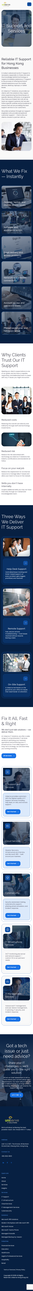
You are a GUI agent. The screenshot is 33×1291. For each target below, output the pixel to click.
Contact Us (5, 1152)
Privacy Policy (20, 1270)
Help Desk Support (16, 569)
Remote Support (16, 628)
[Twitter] (11, 1162)
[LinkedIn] (3, 1162)
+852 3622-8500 (6, 1156)
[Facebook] (7, 1162)
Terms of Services (9, 1270)
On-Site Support (16, 684)
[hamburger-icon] (29, 4)
